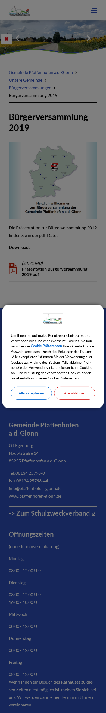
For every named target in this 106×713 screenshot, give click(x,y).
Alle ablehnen (74, 393)
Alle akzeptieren (31, 393)
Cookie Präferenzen (46, 346)
